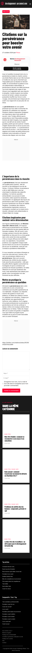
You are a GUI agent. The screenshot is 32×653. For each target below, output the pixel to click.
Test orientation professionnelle (10, 601)
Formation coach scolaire (8, 619)
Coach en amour (6, 588)
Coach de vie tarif (6, 606)
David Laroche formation (8, 569)
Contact (4, 642)
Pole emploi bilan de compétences (11, 581)
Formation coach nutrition (8, 614)
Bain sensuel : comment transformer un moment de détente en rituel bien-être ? (16, 474)
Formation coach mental (8, 616)
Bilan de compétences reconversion (11, 579)
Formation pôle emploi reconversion (11, 611)
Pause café (14, 469)
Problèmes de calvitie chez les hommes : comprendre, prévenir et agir (15, 509)
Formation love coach (7, 574)
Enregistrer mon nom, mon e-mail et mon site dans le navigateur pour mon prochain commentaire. (16, 383)
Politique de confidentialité (9, 634)
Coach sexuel (5, 624)
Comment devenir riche (8, 566)
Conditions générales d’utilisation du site (12, 636)
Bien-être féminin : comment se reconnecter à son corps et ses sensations (14, 439)
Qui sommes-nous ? (7, 630)
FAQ (3, 640)
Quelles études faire (7, 576)
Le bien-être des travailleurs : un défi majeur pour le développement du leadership (15, 544)
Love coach (5, 609)
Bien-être (6, 11)
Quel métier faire (6, 586)
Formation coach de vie (8, 604)
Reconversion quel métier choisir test (11, 571)
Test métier (5, 583)
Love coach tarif (6, 621)
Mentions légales (6, 632)
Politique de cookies (7, 638)
